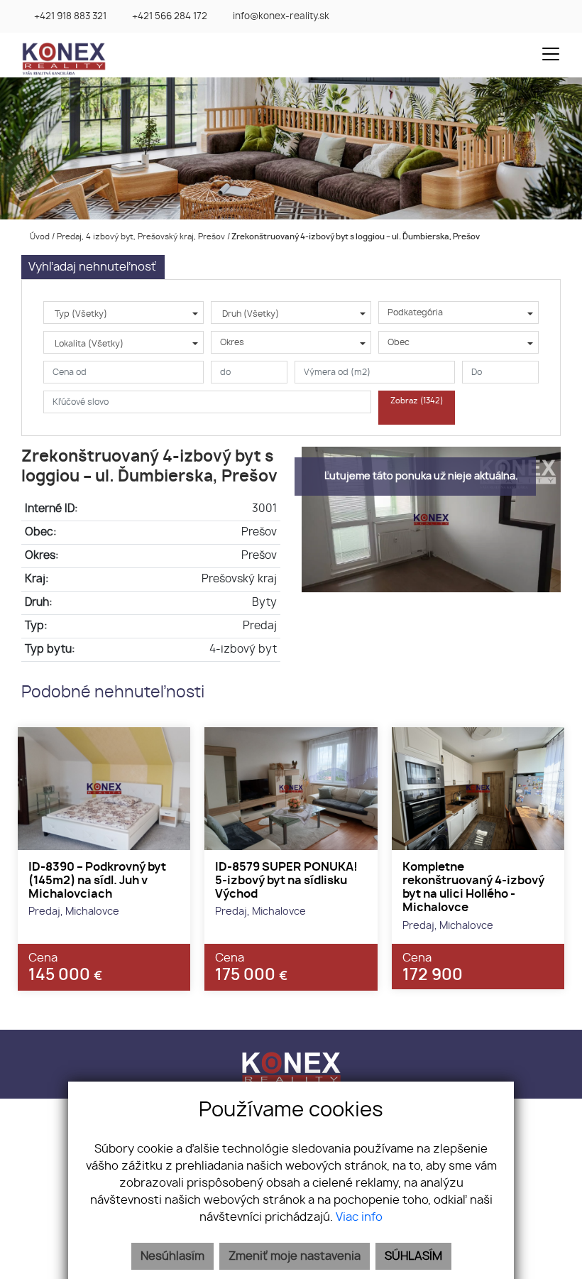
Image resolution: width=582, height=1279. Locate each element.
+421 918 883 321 (70, 16)
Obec (399, 342)
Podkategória (415, 312)
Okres (232, 342)
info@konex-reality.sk (281, 16)
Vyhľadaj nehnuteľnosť (92, 267)
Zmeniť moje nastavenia (295, 1256)
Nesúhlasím (172, 1256)
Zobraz (417, 401)
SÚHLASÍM (413, 1256)
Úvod (39, 237)
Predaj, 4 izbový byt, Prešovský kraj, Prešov (142, 237)
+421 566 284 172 (169, 16)
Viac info (359, 1217)
